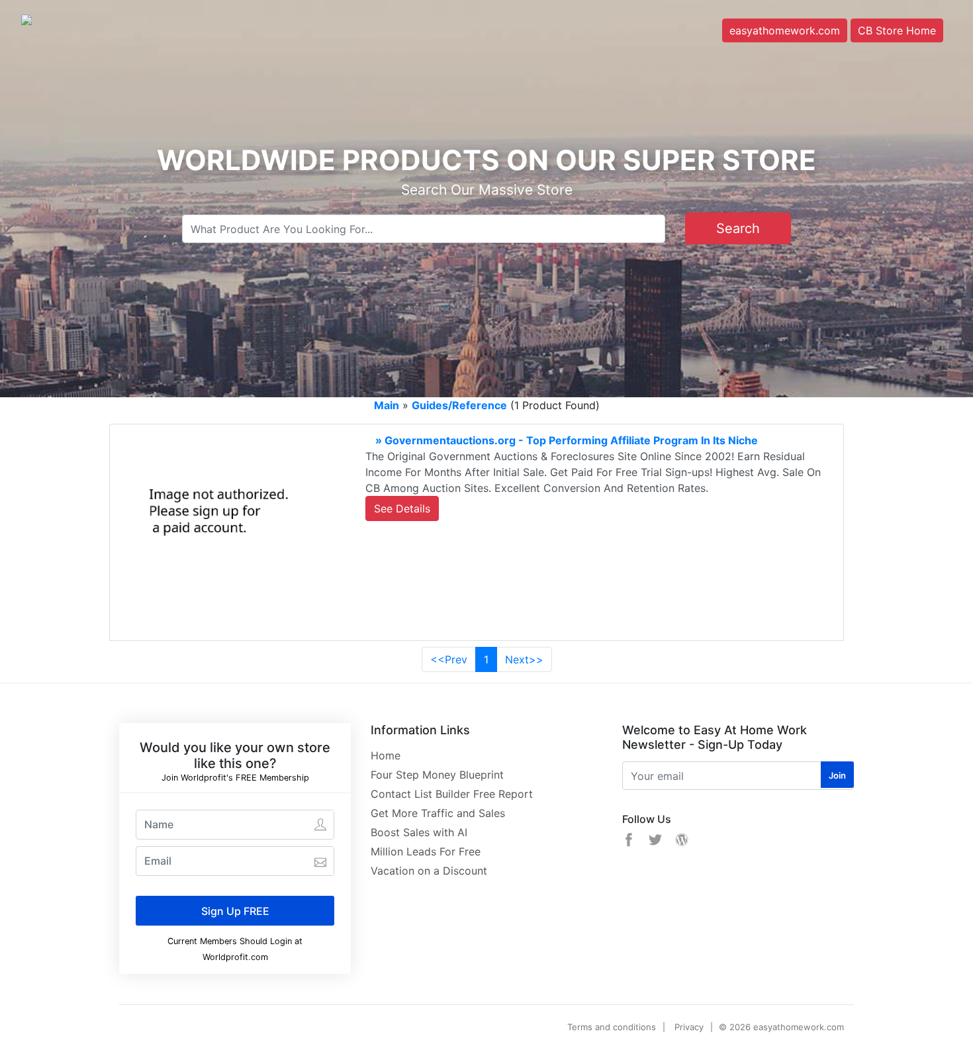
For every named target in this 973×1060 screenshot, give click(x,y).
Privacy (689, 1027)
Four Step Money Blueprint (437, 774)
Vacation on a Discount (429, 870)
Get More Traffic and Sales (438, 813)
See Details (402, 508)
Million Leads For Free (426, 851)
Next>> (524, 659)
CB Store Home (897, 30)
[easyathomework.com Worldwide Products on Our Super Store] (86, 35)
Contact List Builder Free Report (452, 793)
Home (385, 755)
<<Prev (448, 659)
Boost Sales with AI (419, 832)
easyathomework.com (784, 30)
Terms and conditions (611, 1027)
